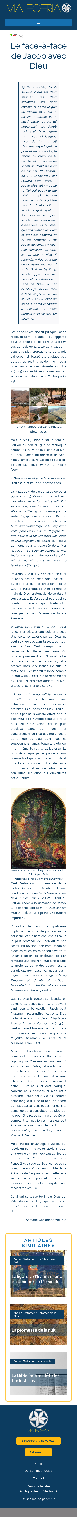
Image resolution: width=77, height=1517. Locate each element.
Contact (38, 1478)
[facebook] (35, 1464)
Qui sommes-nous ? (38, 1470)
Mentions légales (38, 1486)
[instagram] (41, 1464)
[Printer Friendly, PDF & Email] (15, 36)
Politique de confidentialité (38, 1491)
